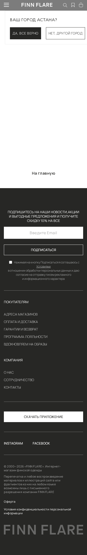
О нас (9, 372)
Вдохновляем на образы (25, 344)
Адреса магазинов (20, 314)
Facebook (41, 443)
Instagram (13, 443)
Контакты (12, 387)
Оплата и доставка (21, 321)
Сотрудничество (19, 380)
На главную (43, 173)
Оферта (9, 502)
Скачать (31, 416)
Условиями (43, 266)
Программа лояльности (25, 336)
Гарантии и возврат (21, 329)
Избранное (73, 4)
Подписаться (43, 249)
